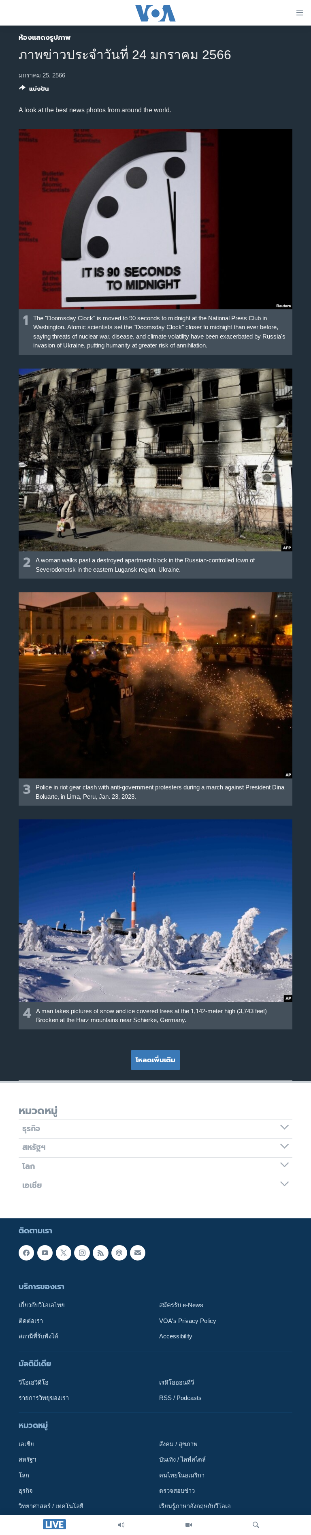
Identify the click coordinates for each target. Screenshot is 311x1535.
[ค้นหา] (256, 1525)
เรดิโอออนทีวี (176, 1382)
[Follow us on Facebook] (26, 1253)
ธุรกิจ (26, 1491)
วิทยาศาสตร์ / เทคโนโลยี (51, 1506)
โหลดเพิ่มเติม (155, 1060)
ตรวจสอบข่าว (177, 1491)
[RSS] (100, 1253)
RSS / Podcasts (180, 1398)
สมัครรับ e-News (181, 1305)
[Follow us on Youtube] (45, 1253)
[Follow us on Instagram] (81, 1253)
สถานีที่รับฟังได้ (38, 1336)
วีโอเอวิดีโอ (34, 1382)
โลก (24, 1475)
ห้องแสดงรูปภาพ (45, 37)
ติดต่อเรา (31, 1320)
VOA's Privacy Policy (187, 1320)
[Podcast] (119, 1253)
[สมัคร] (137, 1253)
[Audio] (121, 1525)
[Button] (34, 90)
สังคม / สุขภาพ (178, 1444)
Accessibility (175, 1336)
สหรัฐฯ (27, 1459)
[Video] (189, 1525)
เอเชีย (26, 1444)
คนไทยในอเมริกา (181, 1475)
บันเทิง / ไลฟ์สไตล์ (182, 1459)
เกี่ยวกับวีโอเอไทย (42, 1305)
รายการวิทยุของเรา (44, 1398)
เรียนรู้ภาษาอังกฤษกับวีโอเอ (195, 1506)
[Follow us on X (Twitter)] (63, 1253)
